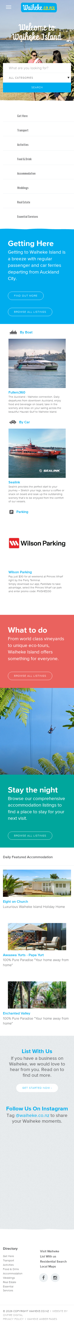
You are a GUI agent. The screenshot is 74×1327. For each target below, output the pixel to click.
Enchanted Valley (16, 1013)
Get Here (8, 1256)
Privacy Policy (13, 1319)
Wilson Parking (20, 572)
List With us (48, 1256)
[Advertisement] (37, 1177)
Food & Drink (11, 1269)
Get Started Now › (37, 1087)
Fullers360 (16, 392)
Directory (10, 1249)
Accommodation (12, 1273)
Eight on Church (15, 902)
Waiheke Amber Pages (42, 1319)
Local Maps (48, 1266)
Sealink (14, 482)
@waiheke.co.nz (32, 1115)
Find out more (25, 295)
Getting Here (31, 243)
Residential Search (53, 1261)
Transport (8, 1260)
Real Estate (9, 1282)
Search (37, 87)
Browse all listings (30, 311)
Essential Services (8, 1288)
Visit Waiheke (49, 1251)
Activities (8, 1264)
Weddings (9, 1277)
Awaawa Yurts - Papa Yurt (23, 955)
